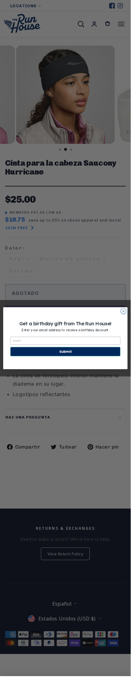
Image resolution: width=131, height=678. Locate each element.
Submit (65, 351)
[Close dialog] (123, 311)
